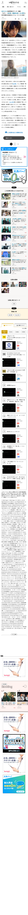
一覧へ (23, 686)
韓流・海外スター (10, 6)
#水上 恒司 (17, 315)
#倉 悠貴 (10, 315)
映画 (14, 303)
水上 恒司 (11, 102)
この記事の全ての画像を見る (15, 132)
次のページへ (9, 138)
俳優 (3, 6)
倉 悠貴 (14, 84)
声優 (24, 6)
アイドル (19, 6)
